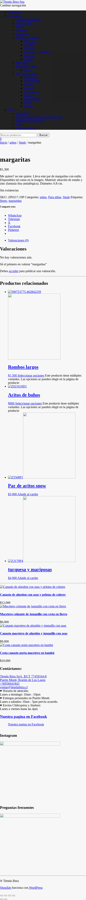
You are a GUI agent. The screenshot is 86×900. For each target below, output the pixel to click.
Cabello (29, 59)
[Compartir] (9, 895)
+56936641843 (9, 683)
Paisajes (29, 106)
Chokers (29, 48)
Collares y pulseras (28, 37)
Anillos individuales (28, 19)
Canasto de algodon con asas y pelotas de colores (33, 594)
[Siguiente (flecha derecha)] (5, 899)
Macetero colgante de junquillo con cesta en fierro (33, 614)
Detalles (29, 84)
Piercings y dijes (26, 66)
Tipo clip (29, 41)
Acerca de (22, 113)
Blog (19, 124)
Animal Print (32, 81)
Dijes (27, 70)
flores (3, 200)
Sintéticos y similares (37, 52)
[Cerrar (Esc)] (13, 895)
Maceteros (14, 12)
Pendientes (23, 34)
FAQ (11, 109)
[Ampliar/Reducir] (1, 895)
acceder (13, 271)
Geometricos (32, 91)
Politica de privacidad (29, 120)
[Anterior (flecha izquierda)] (1, 899)
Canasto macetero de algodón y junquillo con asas (33, 633)
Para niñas (54, 197)
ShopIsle (6, 887)
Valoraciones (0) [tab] (18, 240)
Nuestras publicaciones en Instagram (39, 117)
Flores (28, 102)
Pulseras (29, 55)
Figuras (28, 95)
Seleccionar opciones (31, 375)
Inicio (3, 142)
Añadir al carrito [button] (27, 494)
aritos (13, 142)
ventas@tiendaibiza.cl (14, 687)
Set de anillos (24, 23)
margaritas (15, 200)
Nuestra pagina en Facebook (23, 716)
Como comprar (25, 128)
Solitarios (22, 30)
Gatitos (28, 88)
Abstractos (30, 77)
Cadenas (29, 44)
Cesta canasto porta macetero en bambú (27, 653)
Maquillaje (22, 62)
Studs (19, 26)
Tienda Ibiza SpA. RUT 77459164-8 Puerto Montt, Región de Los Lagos (23, 678)
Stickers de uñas (26, 73)
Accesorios (15, 15)
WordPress (35, 887)
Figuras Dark (32, 99)
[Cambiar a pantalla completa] (5, 895)
